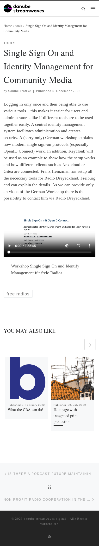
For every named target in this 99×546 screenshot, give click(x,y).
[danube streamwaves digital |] (24, 7)
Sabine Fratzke (19, 91)
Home (8, 26)
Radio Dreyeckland (72, 198)
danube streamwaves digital (45, 518)
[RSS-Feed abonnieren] (49, 537)
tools (18, 26)
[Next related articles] (90, 344)
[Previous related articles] (78, 344)
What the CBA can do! (25, 409)
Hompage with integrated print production (66, 415)
